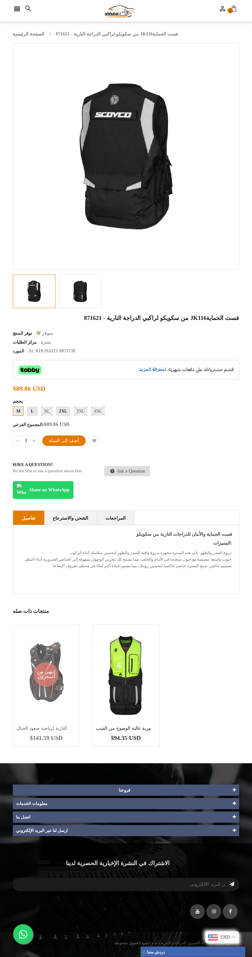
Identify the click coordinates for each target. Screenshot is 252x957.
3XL (80, 411)
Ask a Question (130, 471)
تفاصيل (28, 518)
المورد (18, 350)
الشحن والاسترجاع (70, 518)
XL (47, 411)
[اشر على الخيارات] (136, 695)
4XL (98, 411)
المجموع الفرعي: (28, 424)
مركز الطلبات (25, 342)
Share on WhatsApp (49, 489)
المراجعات (116, 518)
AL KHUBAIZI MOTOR (51, 350)
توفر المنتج (22, 333)
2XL (63, 411)
